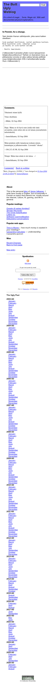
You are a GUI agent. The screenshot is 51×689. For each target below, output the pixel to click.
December (12, 324)
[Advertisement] (25, 86)
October (11, 319)
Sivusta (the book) (14, 211)
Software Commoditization (18, 217)
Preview (20, 279)
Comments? (9, 168)
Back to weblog (22, 168)
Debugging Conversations (18, 219)
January (11, 301)
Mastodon (26, 289)
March (11, 305)
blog (26, 191)
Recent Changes (14, 243)
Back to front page (14, 245)
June (10, 311)
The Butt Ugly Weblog (10, 8)
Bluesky (35, 289)
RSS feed (28, 263)
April (10, 307)
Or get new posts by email (28, 267)
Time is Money (13, 228)
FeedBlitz (35, 279)
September (13, 317)
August (11, 315)
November (12, 322)
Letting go (11, 215)
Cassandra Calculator (16, 232)
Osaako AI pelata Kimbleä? (18, 209)
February (12, 303)
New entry (11, 250)
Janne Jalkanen (37, 191)
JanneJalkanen (22, 174)
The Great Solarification (17, 213)
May (10, 309)
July (10, 313)
